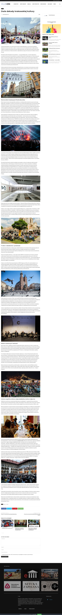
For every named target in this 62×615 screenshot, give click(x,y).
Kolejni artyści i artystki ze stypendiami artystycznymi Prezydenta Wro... (19, 529)
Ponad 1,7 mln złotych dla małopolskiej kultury (9, 514)
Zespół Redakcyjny (6, 14)
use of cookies (34, 614)
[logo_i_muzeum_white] (31, 574)
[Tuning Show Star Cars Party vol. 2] (7, 523)
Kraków (5, 504)
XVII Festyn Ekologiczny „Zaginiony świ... (55, 54)
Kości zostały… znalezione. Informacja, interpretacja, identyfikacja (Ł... (33, 529)
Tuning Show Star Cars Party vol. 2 (7, 528)
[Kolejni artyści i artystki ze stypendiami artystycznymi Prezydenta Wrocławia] (20, 523)
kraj (2, 8)
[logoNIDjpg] (12, 586)
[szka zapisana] (31, 586)
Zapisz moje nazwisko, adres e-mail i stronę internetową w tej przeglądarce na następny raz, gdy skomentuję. (17, 554)
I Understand (39, 614)
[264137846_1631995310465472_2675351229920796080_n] (49, 574)
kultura (7, 504)
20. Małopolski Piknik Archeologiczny (54, 48)
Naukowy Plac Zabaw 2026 (48, 34)
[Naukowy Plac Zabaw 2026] (51, 28)
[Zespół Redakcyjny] (2, 14)
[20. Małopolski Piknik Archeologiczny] (45, 50)
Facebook (51, 599)
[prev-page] (1, 533)
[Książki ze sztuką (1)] (49, 586)
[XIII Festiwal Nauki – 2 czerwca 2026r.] (45, 62)
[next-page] (3, 533)
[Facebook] (47, 599)
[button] (60, 4)
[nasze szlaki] (12, 574)
